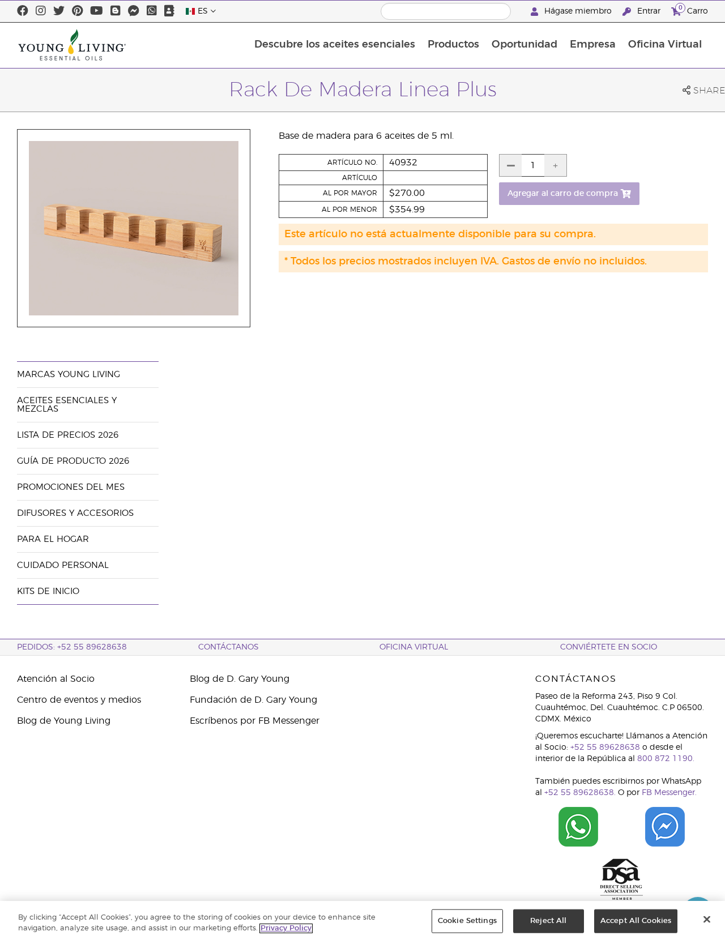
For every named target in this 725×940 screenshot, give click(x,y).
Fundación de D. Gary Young (253, 699)
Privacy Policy (286, 928)
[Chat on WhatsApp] (578, 827)
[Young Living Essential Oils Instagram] (41, 11)
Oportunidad (524, 45)
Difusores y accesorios (75, 513)
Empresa (593, 45)
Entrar (649, 11)
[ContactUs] (169, 11)
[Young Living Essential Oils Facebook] (22, 11)
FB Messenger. (669, 793)
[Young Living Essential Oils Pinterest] (77, 11)
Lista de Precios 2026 (67, 435)
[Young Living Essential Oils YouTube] (96, 11)
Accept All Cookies (635, 921)
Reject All (548, 921)
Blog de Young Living (63, 720)
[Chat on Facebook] (665, 827)
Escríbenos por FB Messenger (254, 720)
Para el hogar (53, 539)
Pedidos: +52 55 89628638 (72, 647)
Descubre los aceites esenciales (334, 45)
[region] (362, 920)
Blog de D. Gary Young (239, 678)
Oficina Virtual (665, 45)
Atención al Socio (56, 678)
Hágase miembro (578, 11)
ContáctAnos (228, 647)
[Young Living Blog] (115, 11)
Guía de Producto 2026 (73, 461)
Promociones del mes (71, 487)
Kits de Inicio (48, 591)
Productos (453, 45)
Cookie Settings (467, 921)
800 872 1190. (665, 759)
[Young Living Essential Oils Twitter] (59, 11)
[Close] (706, 919)
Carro (693, 10)
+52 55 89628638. (580, 793)
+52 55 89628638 (605, 747)
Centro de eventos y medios (79, 699)
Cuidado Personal (63, 565)
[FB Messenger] (133, 11)
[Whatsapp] (152, 11)
